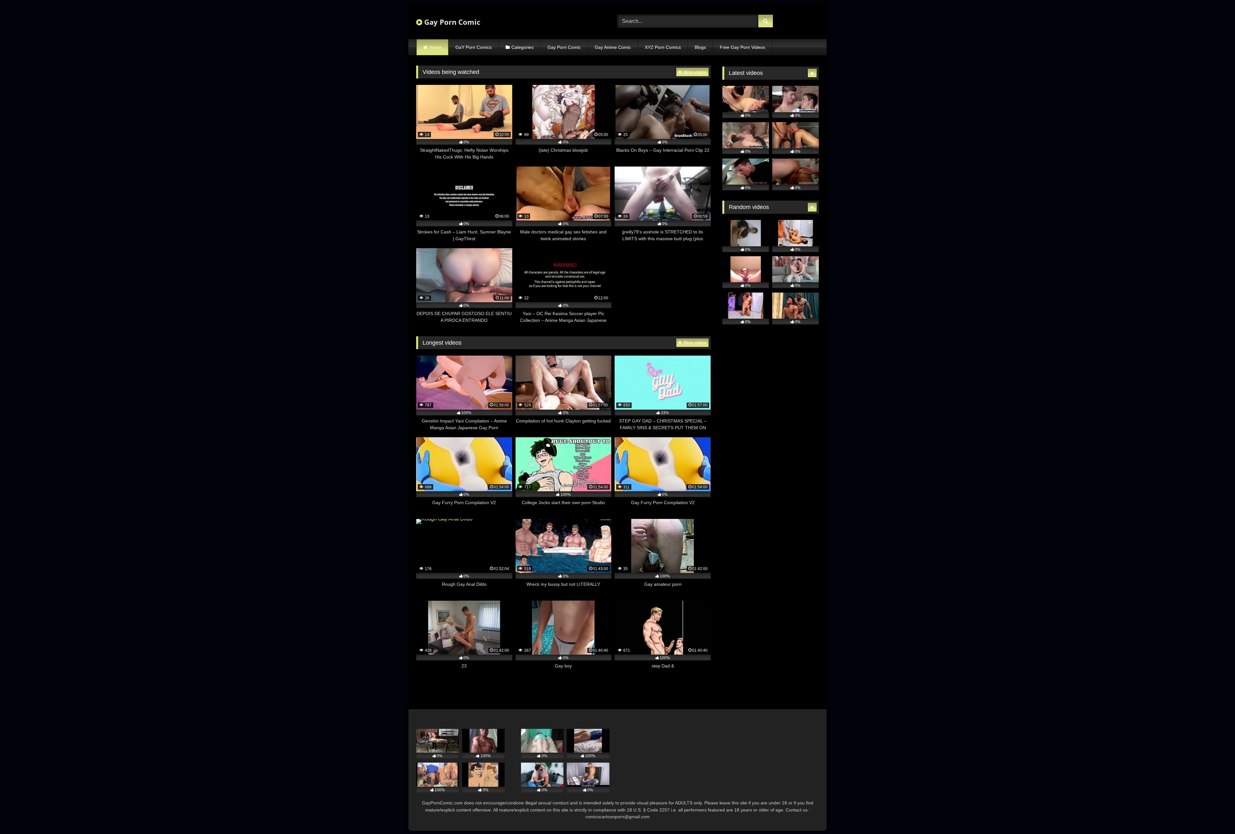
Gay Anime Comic (613, 47)
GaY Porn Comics (473, 47)
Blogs (700, 47)
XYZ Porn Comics (663, 47)
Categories (522, 47)
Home (435, 47)
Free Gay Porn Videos (742, 47)
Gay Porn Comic (451, 22)
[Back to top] (1215, 815)
